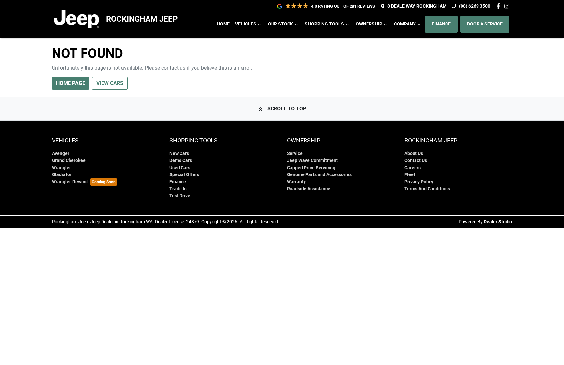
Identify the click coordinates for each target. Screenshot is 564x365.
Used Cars (179, 168)
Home (223, 24)
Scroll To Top (286, 109)
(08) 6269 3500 (474, 6)
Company (405, 24)
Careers (412, 168)
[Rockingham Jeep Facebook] (499, 6)
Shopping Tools (324, 24)
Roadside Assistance (308, 188)
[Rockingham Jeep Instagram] (508, 6)
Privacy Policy (418, 182)
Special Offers (184, 174)
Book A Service (485, 24)
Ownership (369, 24)
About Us (413, 153)
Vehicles (245, 24)
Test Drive (179, 196)
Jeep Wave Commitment (312, 160)
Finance (441, 24)
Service (295, 153)
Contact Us (415, 160)
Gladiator (61, 174)
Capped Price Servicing (311, 168)
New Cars (179, 153)
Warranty (296, 182)
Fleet (409, 174)
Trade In (178, 188)
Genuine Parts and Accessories (319, 174)
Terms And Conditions (427, 188)
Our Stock (280, 24)
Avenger (60, 153)
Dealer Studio (498, 221)
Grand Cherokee (69, 160)
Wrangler (61, 168)
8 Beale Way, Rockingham (416, 6)
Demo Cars (180, 160)
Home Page (70, 83)
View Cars (109, 83)
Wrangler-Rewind (70, 182)
